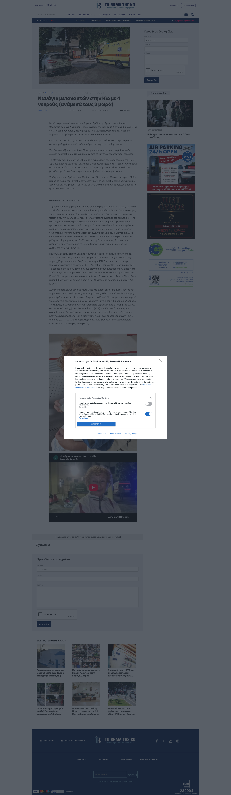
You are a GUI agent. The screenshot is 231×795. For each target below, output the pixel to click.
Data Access (115, 433)
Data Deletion (100, 433)
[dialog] (115, 397)
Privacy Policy (130, 433)
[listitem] (115, 397)
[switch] (148, 404)
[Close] (161, 361)
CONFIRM (96, 424)
